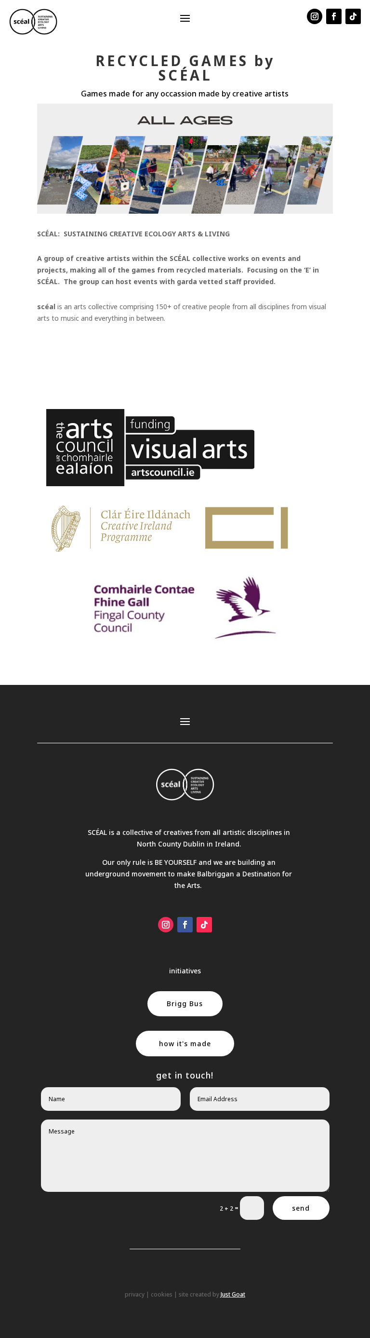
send (301, 1208)
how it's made (185, 1043)
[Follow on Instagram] (314, 16)
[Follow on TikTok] (353, 16)
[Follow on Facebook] (334, 16)
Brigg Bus (185, 1003)
